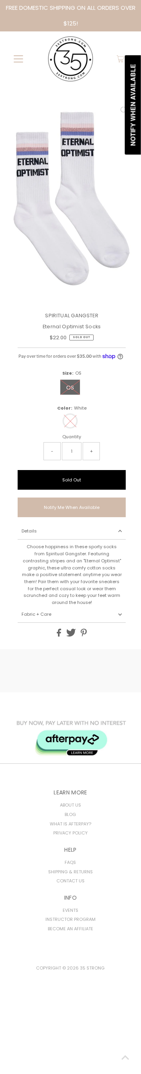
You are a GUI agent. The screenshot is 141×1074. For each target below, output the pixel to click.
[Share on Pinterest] (84, 635)
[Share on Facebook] (59, 635)
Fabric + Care (36, 614)
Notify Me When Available (71, 507)
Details (29, 531)
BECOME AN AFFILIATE (70, 929)
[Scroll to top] (125, 1058)
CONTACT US (70, 881)
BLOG (70, 814)
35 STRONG (92, 968)
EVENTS (70, 910)
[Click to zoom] (123, 110)
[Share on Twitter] (71, 635)
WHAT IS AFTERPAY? (70, 824)
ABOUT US (70, 805)
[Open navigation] (18, 59)
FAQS (70, 862)
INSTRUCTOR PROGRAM (70, 919)
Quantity (71, 437)
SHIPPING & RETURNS (70, 872)
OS (70, 388)
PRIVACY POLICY (70, 833)
